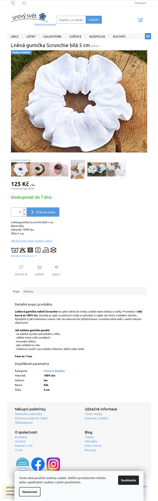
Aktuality (91, 441)
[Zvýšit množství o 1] (25, 210)
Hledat (94, 19)
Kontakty (21, 437)
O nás (19, 450)
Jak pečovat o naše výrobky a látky (31, 240)
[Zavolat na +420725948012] (16, 2)
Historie (20, 441)
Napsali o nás (24, 445)
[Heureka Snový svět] (22, 464)
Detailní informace (22, 255)
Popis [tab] (16, 291)
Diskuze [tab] (28, 291)
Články (89, 437)
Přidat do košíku (45, 212)
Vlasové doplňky (54, 370)
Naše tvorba (93, 445)
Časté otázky (93, 414)
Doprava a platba (96, 418)
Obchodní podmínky (28, 414)
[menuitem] (14, 36)
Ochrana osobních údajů (31, 418)
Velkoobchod (24, 422)
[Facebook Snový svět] (38, 464)
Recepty (90, 450)
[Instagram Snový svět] (53, 464)
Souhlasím (128, 480)
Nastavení (29, 492)
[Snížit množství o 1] (25, 214)
